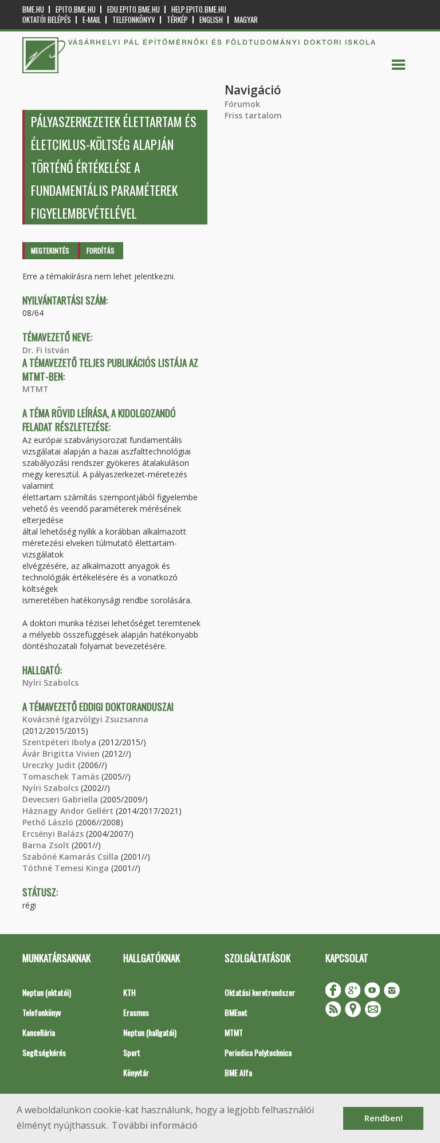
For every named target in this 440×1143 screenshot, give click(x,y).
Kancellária (38, 1032)
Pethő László (47, 822)
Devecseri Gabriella (60, 799)
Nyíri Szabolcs (50, 682)
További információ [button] (155, 1125)
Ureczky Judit (49, 765)
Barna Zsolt (45, 845)
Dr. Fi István (45, 350)
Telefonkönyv (133, 19)
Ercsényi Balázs (53, 833)
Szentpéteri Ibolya (59, 742)
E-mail (91, 19)
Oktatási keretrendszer (260, 992)
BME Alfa (238, 1072)
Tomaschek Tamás (60, 776)
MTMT (35, 388)
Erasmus (136, 1012)
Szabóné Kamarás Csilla (70, 856)
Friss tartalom (253, 115)
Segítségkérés (44, 1052)
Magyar (246, 19)
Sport (131, 1052)
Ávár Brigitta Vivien (61, 753)
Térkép (177, 19)
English (211, 19)
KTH (129, 992)
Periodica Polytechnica (258, 1052)
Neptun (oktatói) (46, 992)
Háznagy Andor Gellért (67, 810)
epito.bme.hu (76, 9)
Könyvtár (136, 1072)
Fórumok (242, 103)
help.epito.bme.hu (198, 9)
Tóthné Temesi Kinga (65, 868)
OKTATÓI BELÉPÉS (46, 19)
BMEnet (236, 1012)
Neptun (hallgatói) (149, 1032)
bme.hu (33, 9)
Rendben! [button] (383, 1118)
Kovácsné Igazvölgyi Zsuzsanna (85, 719)
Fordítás (101, 250)
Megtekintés (50, 250)
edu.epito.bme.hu (133, 9)
